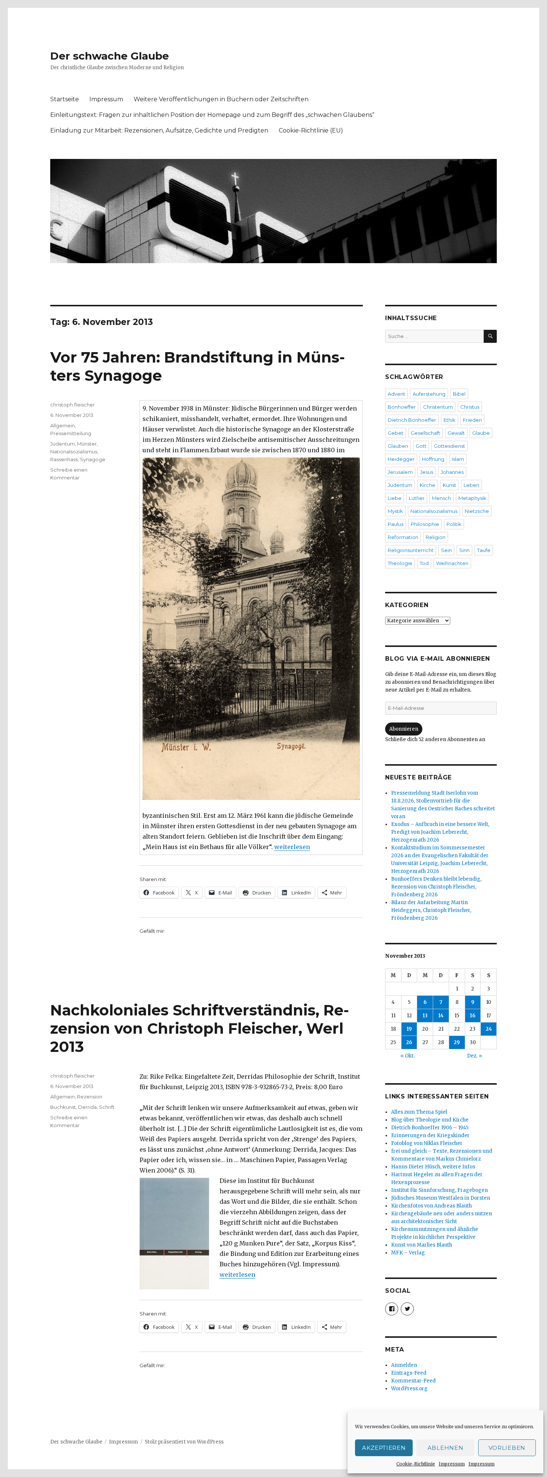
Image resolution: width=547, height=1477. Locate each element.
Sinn (464, 550)
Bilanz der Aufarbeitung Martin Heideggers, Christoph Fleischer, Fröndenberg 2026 (431, 910)
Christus (469, 407)
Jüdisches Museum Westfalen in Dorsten (440, 1198)
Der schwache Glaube (109, 56)
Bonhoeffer (402, 407)
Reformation (403, 537)
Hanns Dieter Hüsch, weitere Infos (433, 1167)
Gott (421, 446)
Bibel (459, 394)
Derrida (87, 1107)
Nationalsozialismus (73, 451)
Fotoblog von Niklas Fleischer (427, 1143)
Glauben (398, 446)
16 (473, 1015)
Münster (87, 444)
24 (489, 1029)
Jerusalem (400, 472)
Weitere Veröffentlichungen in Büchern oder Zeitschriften (221, 99)
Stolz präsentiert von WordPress (184, 1442)
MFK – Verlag (408, 1253)
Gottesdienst (449, 446)
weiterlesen (292, 847)
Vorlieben (507, 1447)
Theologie (400, 563)
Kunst (449, 485)
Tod (424, 563)
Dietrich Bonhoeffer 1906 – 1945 (429, 1128)
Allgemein (62, 425)
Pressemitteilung (70, 433)
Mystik (395, 511)
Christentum (438, 407)
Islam (458, 459)
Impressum (452, 1464)
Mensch (441, 498)
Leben (471, 485)
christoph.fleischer (72, 405)
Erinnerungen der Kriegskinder (430, 1135)
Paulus (395, 524)
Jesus (426, 472)
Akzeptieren (384, 1447)
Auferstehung (429, 394)
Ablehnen (446, 1447)
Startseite (64, 99)
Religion (435, 537)
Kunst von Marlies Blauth (421, 1245)
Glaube (481, 433)
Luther (417, 498)
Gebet (395, 433)
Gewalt (456, 433)
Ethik (449, 420)
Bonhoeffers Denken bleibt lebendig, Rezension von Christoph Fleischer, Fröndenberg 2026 (436, 887)
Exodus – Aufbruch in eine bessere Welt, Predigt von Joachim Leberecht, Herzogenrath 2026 (440, 832)
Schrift (107, 1107)
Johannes (452, 472)
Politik (454, 524)
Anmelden (404, 1365)
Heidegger (401, 459)
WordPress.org (409, 1388)
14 (441, 1015)
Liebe (395, 498)
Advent (396, 394)
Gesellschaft (425, 433)
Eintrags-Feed (408, 1373)
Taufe (483, 550)
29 (457, 1042)
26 (409, 1042)
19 (409, 1029)
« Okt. (407, 1056)
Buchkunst (63, 1107)
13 (425, 1015)
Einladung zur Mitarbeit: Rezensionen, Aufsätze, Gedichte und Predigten (159, 130)
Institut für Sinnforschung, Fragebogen (439, 1190)
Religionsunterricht (411, 550)
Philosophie (425, 524)
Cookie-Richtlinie (415, 1464)
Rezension (89, 1097)
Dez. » (474, 1056)
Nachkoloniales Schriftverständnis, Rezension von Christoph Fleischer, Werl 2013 (199, 1028)
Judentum (62, 444)
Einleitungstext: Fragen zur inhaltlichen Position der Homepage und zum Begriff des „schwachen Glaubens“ (212, 114)
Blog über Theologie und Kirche (429, 1120)
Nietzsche (477, 511)
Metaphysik (472, 498)
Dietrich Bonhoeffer (412, 420)
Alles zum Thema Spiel (419, 1112)
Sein (446, 550)
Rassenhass (64, 459)
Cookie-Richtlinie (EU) (311, 130)
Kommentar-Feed (413, 1381)
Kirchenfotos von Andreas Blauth (431, 1206)
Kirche (427, 485)
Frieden (472, 420)
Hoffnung (433, 459)
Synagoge (92, 459)
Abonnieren (403, 729)
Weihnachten (452, 563)
